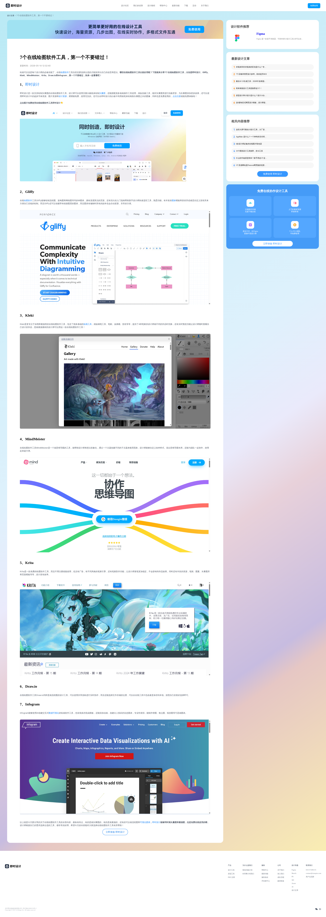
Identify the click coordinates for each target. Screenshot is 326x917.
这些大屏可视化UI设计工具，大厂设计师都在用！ (252, 130)
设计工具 (231, 870)
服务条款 (265, 877)
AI (292, 887)
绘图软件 (28, 200)
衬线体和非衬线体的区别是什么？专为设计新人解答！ (252, 67)
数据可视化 (54, 713)
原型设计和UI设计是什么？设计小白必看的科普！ (252, 95)
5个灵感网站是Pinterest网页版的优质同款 (252, 165)
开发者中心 (266, 881)
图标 (174, 200)
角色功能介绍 (247, 870)
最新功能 (176, 6)
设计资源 (63, 96)
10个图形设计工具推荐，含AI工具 (249, 151)
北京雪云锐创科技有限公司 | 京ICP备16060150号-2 (21, 908)
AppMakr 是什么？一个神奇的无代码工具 (252, 137)
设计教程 (151, 6)
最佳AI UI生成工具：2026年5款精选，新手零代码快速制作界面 (252, 81)
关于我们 (205, 6)
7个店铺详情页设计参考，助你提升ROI (251, 74)
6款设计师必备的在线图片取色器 (249, 144)
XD (293, 880)
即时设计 (32, 84)
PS (292, 877)
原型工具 (231, 874)
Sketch (294, 873)
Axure (294, 883)
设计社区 (125, 6)
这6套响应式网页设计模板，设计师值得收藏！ (252, 103)
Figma (260, 33)
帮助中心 (163, 6)
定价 (194, 6)
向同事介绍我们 (248, 874)
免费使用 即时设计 (272, 174)
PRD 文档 (231, 877)
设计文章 (10, 16)
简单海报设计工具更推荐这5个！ (249, 88)
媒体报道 (280, 881)
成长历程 (280, 877)
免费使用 (314, 5)
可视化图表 (145, 822)
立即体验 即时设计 (115, 832)
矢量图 (102, 93)
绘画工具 (88, 324)
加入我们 (280, 874)
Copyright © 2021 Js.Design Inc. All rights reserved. (20, 910)
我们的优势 (138, 6)
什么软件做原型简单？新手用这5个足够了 (252, 158)
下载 (186, 6)
